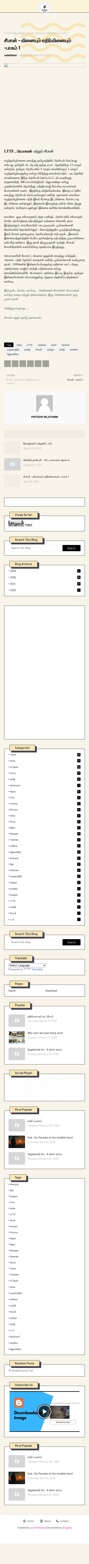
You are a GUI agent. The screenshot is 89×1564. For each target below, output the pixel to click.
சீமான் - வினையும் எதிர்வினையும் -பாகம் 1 (46, 476)
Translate (37, 969)
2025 (45, 577)
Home (7, 32)
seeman (42, 344)
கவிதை (44, 845)
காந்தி (27, 349)
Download (51, 990)
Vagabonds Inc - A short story (45, 1049)
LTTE (29, 344)
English (44, 894)
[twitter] (35, 1082)
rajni (44, 827)
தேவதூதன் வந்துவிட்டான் (37, 443)
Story (45, 773)
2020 (44, 590)
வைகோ (74, 349)
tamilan (66, 344)
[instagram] (16, 1093)
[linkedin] (54, 1093)
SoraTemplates (38, 1527)
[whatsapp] (72, 1093)
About (47, 1520)
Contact (64, 1520)
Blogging (67, 1527)
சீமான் (39, 349)
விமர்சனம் (44, 785)
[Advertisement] (39, 672)
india (19, 344)
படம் (44, 919)
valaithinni (10, 55)
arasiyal (44, 858)
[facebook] (16, 1082)
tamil (54, 344)
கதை (45, 760)
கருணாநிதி (13, 349)
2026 (44, 571)
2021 (45, 583)
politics (44, 803)
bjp (44, 864)
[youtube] (35, 1093)
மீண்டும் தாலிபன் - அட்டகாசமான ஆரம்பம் (46, 460)
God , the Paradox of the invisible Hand (50, 1137)
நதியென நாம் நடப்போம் (40, 1016)
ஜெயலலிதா (18, 32)
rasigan (44, 833)
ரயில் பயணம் (35, 1121)
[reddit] (54, 1082)
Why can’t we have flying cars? (45, 1033)
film (44, 797)
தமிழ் (62, 349)
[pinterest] (72, 1082)
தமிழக (50, 349)
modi (44, 821)
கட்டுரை (45, 766)
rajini (44, 791)
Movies (44, 809)
